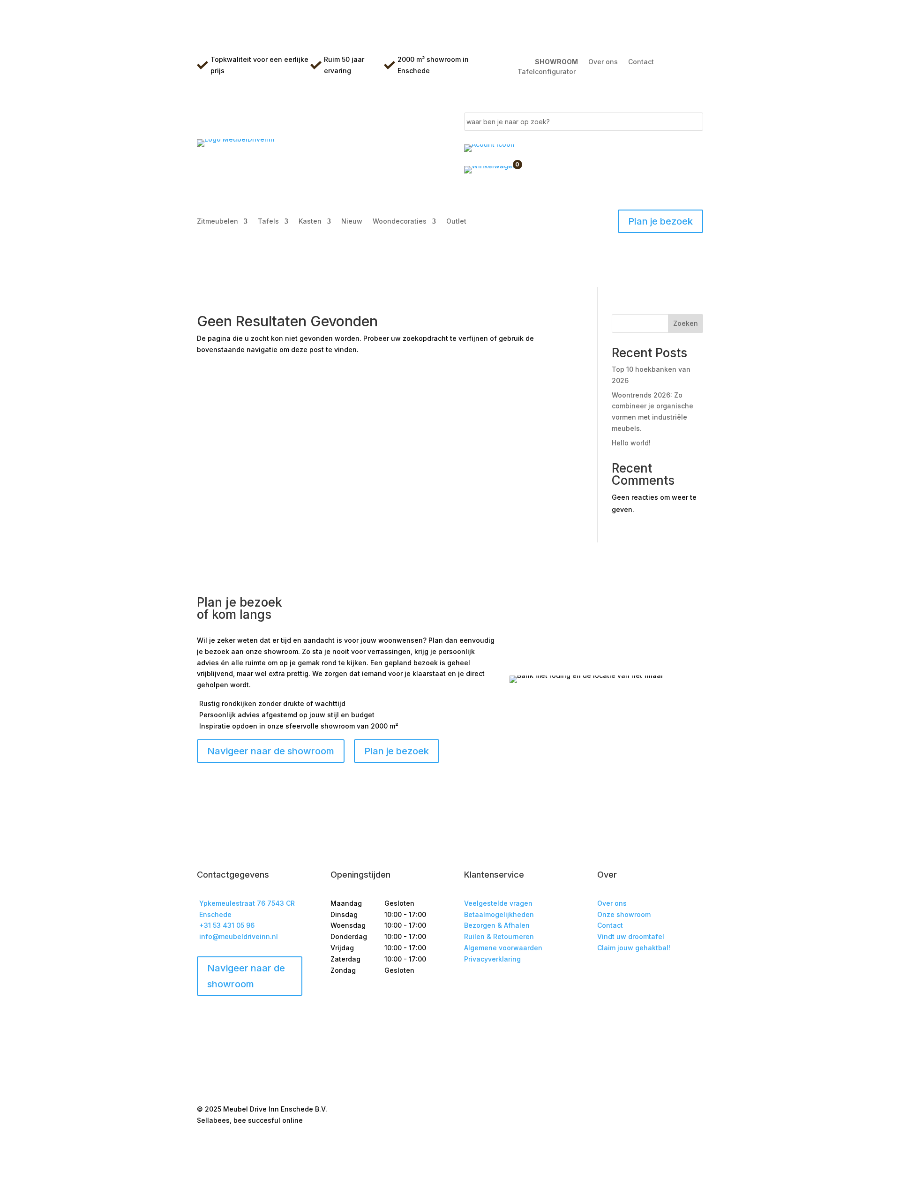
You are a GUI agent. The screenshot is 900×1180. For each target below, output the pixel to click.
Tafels (268, 221)
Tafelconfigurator (547, 71)
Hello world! (631, 443)
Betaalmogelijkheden (499, 914)
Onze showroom (624, 914)
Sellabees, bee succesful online (250, 1120)
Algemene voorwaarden (503, 948)
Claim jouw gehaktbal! (633, 948)
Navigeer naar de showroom (246, 976)
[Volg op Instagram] (623, 975)
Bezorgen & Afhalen (497, 925)
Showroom (556, 62)
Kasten (310, 221)
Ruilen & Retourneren (499, 936)
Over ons (603, 62)
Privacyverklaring (492, 959)
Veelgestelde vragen (498, 903)
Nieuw (351, 221)
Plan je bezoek (660, 221)
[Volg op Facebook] (604, 975)
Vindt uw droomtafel (630, 936)
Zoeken (685, 323)
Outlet (456, 221)
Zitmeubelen (217, 221)
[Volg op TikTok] (642, 975)
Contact (641, 62)
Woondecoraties (400, 221)
